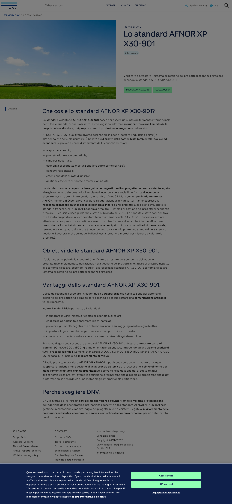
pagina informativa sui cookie (88, 496)
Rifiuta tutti (166, 484)
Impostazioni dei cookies (166, 492)
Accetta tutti (166, 475)
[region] (116, 483)
